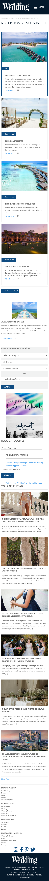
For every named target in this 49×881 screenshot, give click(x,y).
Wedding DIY (5, 813)
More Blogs (5, 779)
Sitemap (3, 845)
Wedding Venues (27, 18)
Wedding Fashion (6, 809)
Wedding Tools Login (7, 836)
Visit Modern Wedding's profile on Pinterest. (24, 483)
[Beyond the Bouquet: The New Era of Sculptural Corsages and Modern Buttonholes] (24, 600)
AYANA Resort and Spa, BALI (12, 322)
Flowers (3, 797)
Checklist (9, 462)
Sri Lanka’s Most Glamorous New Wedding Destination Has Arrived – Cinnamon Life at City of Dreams (24, 756)
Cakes (3, 795)
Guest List (32, 462)
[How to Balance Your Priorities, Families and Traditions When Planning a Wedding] (24, 645)
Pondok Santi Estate (14, 141)
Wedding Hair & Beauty (8, 815)
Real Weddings (5, 791)
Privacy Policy (24, 872)
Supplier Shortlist (19, 465)
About (3, 838)
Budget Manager (20, 462)
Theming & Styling (7, 800)
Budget (3, 829)
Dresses (3, 793)
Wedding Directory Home (10, 18)
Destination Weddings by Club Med (20, 204)
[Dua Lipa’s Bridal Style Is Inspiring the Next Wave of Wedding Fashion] (24, 551)
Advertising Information (8, 840)
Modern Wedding (24, 860)
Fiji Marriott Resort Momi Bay (18, 75)
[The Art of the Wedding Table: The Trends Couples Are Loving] (24, 693)
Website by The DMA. (28, 870)
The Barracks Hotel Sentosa (17, 267)
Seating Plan (5, 822)
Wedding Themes (6, 811)
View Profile (9, 90)
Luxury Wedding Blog (28, 875)
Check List (4, 827)
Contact (3, 843)
